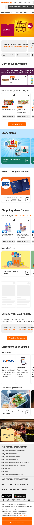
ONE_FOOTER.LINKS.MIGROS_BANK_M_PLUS (15, 462)
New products (24, 55)
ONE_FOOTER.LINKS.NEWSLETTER (12, 474)
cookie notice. (23, 515)
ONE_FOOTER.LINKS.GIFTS (9, 460)
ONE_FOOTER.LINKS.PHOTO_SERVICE (13, 465)
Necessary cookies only (17, 523)
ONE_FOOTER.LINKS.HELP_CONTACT (13, 451)
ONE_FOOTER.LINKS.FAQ (9, 454)
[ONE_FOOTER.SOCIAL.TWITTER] (8, 500)
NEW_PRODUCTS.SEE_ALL (24, 215)
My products (9, 55)
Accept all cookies (17, 519)
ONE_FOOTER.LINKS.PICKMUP (10, 457)
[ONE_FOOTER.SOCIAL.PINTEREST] (23, 500)
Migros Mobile (5, 468)
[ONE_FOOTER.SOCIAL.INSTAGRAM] (18, 500)
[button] (17, 446)
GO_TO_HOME (5, 2)
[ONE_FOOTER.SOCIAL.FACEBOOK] (3, 500)
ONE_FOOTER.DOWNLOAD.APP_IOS (6, 496)
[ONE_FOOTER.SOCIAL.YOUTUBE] (13, 500)
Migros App (4, 471)
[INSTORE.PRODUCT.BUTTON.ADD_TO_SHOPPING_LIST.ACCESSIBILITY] (24, 77)
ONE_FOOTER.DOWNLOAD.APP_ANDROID (20, 496)
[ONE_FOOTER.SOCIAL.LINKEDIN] (28, 500)
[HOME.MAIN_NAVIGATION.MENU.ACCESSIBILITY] (2, 7)
